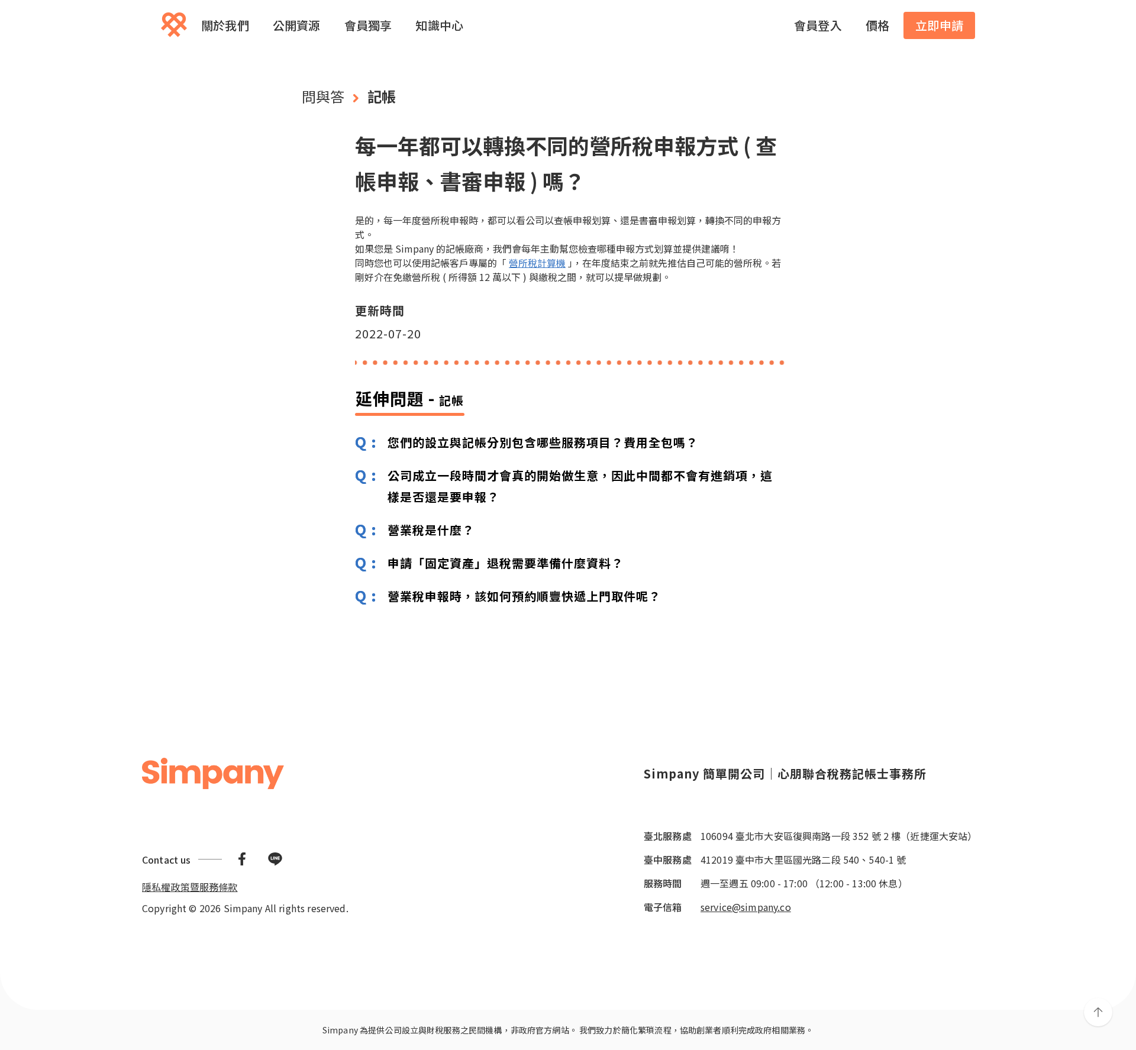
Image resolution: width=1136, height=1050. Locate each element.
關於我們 (225, 25)
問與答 (323, 96)
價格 (877, 25)
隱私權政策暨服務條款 (190, 887)
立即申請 (939, 25)
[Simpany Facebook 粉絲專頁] (242, 859)
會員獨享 (368, 25)
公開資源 (297, 25)
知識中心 (439, 25)
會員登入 (818, 25)
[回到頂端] (1098, 1012)
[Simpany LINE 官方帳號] (275, 859)
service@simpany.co (746, 907)
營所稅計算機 (537, 263)
